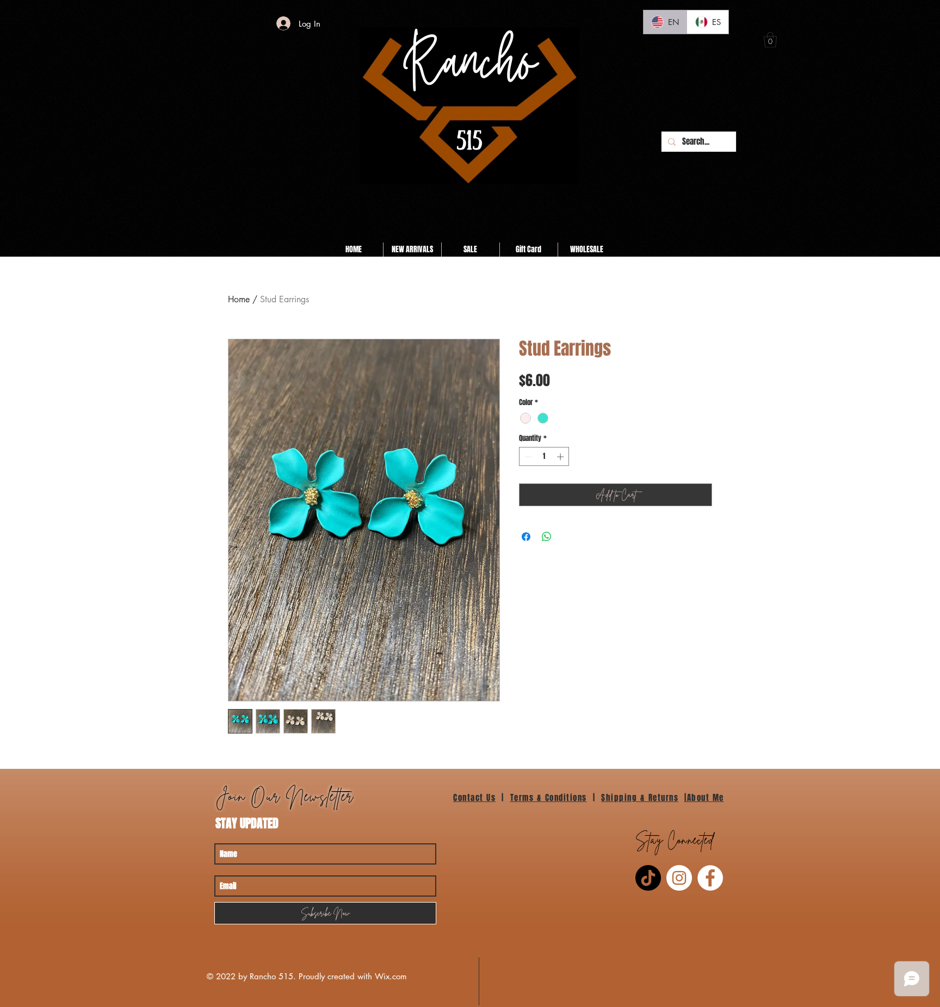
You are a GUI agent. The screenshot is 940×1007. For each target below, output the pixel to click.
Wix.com (391, 976)
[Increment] (561, 456)
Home (239, 299)
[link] (770, 40)
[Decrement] (527, 456)
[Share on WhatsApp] (546, 536)
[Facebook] (710, 878)
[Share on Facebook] (526, 536)
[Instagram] (679, 878)
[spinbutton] (544, 456)
